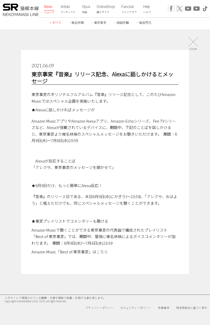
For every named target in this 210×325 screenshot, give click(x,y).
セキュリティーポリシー (135, 308)
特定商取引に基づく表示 (191, 308)
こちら (102, 251)
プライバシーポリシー (99, 308)
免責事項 (163, 308)
